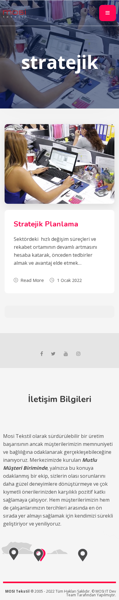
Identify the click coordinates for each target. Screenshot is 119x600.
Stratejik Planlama (46, 224)
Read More (32, 280)
